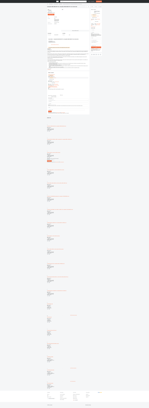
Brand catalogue (62, 399)
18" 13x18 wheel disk (50, 383)
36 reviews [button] (55, 77)
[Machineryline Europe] (51, 1)
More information (93, 26)
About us (48, 394)
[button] (86, 6)
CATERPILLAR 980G (50, 356)
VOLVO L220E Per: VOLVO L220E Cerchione (53, 152)
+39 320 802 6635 (56, 81)
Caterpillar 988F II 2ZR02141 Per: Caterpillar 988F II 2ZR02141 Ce (56, 222)
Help (47, 395)
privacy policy (58, 112)
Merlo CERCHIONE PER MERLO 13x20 (53, 343)
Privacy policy (61, 395)
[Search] (60, 1)
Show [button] (53, 81)
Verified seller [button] (51, 75)
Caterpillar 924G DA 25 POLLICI (51, 330)
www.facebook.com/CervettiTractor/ (52, 86)
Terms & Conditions (62, 394)
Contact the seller (51, 14)
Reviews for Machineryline (63, 398)
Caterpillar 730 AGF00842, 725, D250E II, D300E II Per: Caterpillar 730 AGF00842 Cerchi (60, 209)
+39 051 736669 (56, 84)
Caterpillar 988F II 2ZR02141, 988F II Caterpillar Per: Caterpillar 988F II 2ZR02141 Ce (59, 139)
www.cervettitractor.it (50, 85)
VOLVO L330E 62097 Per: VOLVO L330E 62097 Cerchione (55, 169)
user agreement (63, 112)
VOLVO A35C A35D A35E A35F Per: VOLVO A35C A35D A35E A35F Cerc (57, 276)
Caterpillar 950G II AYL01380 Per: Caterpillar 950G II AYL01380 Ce (56, 290)
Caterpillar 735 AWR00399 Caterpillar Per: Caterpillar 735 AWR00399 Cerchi (58, 196)
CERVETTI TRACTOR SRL (51, 74)
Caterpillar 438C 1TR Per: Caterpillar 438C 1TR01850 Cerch (56, 263)
